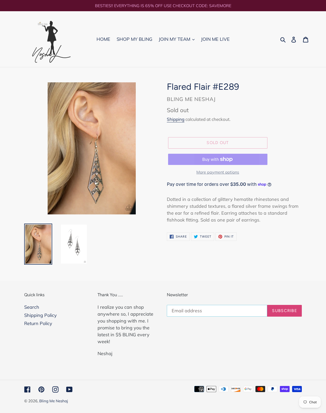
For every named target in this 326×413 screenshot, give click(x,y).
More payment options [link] (217, 172)
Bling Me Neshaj (53, 400)
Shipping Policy (40, 315)
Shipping (175, 119)
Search (31, 307)
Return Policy (38, 323)
